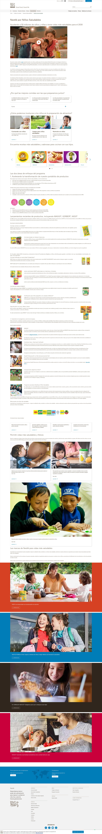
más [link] (25, 363)
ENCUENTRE (50, 415)
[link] (15, 139)
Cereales (32, 809)
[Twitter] (49, 828)
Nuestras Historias (21, 10)
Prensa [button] (79, 10)
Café (32, 811)
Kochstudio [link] (34, 334)
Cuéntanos (13, 775)
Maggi (33, 334)
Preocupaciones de (19, 770)
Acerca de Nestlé (34, 790)
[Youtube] (53, 828)
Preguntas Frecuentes (55, 791)
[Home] (19, 5)
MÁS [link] (53, 415)
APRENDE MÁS (16, 607)
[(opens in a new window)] (38, 42)
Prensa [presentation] (53, 796)
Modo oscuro (59, 0)
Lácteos (32, 818)
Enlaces (32, 793)
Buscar (91, 7)
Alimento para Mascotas (35, 805)
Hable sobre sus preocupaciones (16, 772)
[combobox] (80, 7)
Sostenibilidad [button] (33, 10)
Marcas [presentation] (33, 801)
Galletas (32, 816)
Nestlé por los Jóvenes (86, 10)
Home (10, 10)
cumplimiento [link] (24, 770)
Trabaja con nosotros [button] (72, 10)
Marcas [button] (27, 10)
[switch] (64, 1)
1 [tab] (49, 168)
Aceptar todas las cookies (78, 831)
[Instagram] (56, 828)
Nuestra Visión (33, 797)
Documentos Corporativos (35, 791)
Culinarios (32, 815)
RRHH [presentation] (53, 788)
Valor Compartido (76, 790)
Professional (33, 820)
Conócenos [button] (15, 10)
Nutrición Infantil (34, 803)
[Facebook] (46, 828)
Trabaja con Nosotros (55, 790)
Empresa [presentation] (33, 788)
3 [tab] (52, 168)
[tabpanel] (23, 159)
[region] (51, 832)
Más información (39, 832)
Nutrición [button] (39, 10)
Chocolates (33, 813)
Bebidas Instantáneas (34, 807)
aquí (22, 62)
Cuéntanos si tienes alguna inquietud (37, 795)
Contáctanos (88, 0)
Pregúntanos (55, 776)
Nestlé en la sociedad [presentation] (78, 788)
